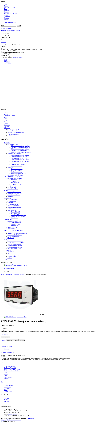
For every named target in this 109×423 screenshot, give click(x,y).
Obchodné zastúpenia (13, 134)
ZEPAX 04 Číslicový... (9, 268)
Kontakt (6, 19)
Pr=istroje (6, 10)
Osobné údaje (7, 391)
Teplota (6, 6)
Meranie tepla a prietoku (10, 13)
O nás (5, 372)
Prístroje (6, 118)
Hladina (6, 15)
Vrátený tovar (7, 387)
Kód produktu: (5, 325)
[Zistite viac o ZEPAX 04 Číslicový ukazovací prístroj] (15, 265)
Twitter (16, 340)
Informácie (7, 128)
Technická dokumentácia (7, 352)
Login (5, 60)
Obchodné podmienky (13, 129)
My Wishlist (7, 63)
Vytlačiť (3, 340)
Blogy (5, 375)
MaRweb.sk (31, 418)
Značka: (3, 328)
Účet (2, 382)
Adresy (6, 390)
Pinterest (22, 340)
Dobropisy (7, 388)
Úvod (5, 4)
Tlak (5, 9)
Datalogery (7, 16)
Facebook (9, 340)
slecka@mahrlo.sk (13, 414)
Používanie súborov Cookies (12, 371)
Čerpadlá (6, 18)
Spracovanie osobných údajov (15, 132)
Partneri (6, 374)
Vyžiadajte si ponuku (6, 346)
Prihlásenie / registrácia (10, 22)
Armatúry (6, 12)
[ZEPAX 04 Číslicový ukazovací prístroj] (15, 317)
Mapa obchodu (8, 377)
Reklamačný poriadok (13, 131)
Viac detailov (4, 334)
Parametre (6, 349)
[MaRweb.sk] (6, 28)
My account (7, 61)
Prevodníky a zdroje (9, 7)
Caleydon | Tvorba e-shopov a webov (11, 420)
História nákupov (8, 385)
